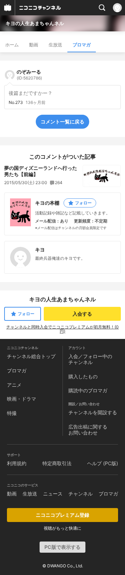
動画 (33, 44)
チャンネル (80, 494)
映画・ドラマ (21, 399)
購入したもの (83, 376)
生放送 (55, 44)
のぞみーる (29, 75)
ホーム (12, 44)
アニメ (14, 385)
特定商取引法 (57, 463)
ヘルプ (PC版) (102, 463)
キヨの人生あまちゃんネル (35, 23)
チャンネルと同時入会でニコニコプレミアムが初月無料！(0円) (62, 329)
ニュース (52, 494)
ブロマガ (82, 44)
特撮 (12, 413)
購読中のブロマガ (87, 390)
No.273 (16, 102)
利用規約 (16, 463)
